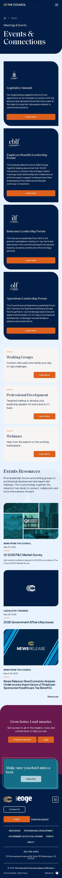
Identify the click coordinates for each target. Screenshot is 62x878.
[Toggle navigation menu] (56, 5)
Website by (49, 873)
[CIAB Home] (15, 5)
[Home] (5, 18)
